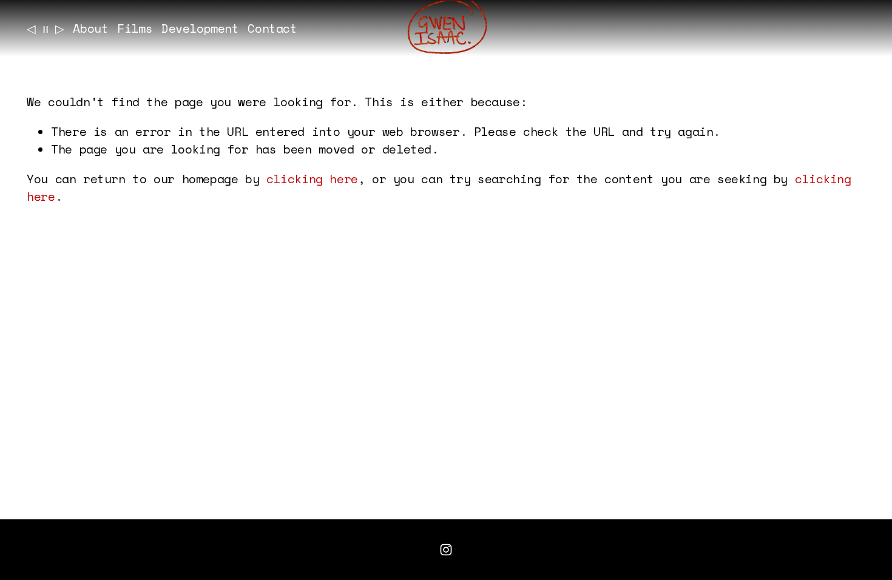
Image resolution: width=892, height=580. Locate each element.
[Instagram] (446, 550)
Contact (272, 28)
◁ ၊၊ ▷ (45, 28)
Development (200, 28)
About (90, 28)
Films (134, 28)
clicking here (312, 178)
